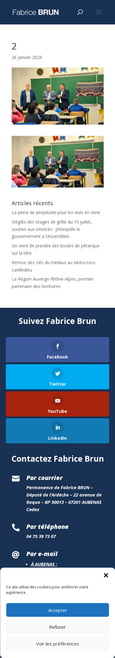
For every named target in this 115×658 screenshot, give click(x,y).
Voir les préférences (57, 644)
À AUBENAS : (44, 564)
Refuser (57, 627)
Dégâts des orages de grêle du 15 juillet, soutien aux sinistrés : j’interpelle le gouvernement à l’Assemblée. (52, 229)
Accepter (57, 610)
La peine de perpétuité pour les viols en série (56, 212)
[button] (106, 575)
